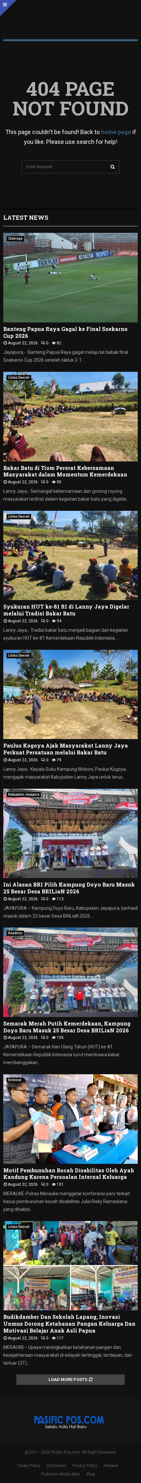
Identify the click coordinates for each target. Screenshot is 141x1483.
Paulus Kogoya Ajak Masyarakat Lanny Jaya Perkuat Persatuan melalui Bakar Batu (65, 749)
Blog (91, 1474)
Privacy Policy (84, 1465)
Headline (15, 933)
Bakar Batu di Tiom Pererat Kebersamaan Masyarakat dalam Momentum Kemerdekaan (65, 471)
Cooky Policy (28, 1465)
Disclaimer (56, 1465)
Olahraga (15, 238)
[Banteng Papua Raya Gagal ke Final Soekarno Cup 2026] (70, 277)
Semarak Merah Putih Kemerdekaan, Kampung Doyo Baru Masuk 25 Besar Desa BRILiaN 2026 (67, 1027)
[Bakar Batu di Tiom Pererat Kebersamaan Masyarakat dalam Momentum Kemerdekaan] (70, 416)
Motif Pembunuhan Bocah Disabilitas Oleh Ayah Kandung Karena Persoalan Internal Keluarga (68, 1174)
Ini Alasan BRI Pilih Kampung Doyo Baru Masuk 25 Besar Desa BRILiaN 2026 (69, 888)
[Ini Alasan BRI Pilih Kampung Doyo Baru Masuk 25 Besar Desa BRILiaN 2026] (70, 833)
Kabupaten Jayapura (23, 794)
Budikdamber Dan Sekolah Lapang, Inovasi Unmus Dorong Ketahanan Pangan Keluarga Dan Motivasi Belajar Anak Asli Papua (69, 1323)
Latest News (25, 217)
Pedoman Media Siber (60, 1474)
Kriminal (14, 1080)
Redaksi (111, 1465)
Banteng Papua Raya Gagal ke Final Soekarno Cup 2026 (65, 332)
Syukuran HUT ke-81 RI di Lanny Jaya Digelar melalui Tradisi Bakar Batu (66, 610)
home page (116, 132)
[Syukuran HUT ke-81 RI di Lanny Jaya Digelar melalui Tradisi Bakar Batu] (70, 555)
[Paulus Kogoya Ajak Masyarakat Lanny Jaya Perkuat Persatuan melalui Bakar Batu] (70, 694)
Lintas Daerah (19, 377)
